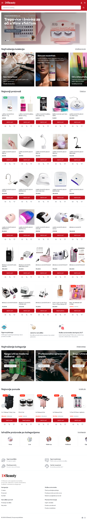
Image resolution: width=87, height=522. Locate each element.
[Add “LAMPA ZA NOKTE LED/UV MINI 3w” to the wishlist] (14, 164)
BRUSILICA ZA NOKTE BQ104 (9, 302)
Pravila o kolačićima (50, 508)
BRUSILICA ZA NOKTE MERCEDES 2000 (24, 265)
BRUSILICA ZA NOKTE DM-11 (43, 302)
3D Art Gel (21, 412)
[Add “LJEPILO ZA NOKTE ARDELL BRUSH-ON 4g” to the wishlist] (31, 126)
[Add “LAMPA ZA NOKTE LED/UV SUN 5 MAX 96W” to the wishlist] (48, 202)
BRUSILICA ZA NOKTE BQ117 (60, 265)
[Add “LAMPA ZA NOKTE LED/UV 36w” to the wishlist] (31, 164)
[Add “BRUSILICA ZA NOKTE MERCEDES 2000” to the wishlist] (31, 277)
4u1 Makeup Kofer (40, 412)
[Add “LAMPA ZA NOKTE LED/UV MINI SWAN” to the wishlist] (81, 164)
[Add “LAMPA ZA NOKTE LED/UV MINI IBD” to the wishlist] (14, 202)
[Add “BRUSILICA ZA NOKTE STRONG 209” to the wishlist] (31, 315)
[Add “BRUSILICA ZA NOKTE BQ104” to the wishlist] (14, 315)
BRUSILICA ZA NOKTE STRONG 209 (24, 303)
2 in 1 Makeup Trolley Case (8, 412)
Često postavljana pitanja (52, 490)
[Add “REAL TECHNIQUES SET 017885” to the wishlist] (81, 315)
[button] (5, 40)
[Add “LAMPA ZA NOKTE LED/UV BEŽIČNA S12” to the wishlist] (31, 239)
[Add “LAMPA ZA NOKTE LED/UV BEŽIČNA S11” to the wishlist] (14, 239)
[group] (60, 104)
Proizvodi (3, 493)
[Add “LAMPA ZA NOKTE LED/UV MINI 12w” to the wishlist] (48, 164)
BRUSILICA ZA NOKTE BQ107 (43, 265)
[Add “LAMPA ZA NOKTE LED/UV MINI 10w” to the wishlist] (65, 164)
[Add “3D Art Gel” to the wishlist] (31, 424)
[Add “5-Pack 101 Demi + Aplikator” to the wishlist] (82, 424)
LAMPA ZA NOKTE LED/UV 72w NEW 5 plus (76, 114)
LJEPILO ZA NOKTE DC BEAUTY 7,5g (8, 114)
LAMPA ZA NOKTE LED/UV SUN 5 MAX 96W (43, 190)
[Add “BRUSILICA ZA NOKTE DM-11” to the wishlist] (48, 315)
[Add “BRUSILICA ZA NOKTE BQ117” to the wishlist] (65, 277)
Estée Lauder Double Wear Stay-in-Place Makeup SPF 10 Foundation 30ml (60, 304)
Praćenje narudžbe (6, 502)
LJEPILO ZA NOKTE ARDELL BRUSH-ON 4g (26, 114)
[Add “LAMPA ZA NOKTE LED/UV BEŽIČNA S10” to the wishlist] (31, 202)
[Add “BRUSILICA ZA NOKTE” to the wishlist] (81, 239)
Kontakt (3, 495)
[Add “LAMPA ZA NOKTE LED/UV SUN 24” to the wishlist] (65, 239)
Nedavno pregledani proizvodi (53, 495)
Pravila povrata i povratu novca (53, 493)
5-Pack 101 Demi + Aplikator (77, 412)
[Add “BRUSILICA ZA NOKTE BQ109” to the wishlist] (81, 277)
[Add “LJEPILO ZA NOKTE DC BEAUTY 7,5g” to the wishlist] (14, 126)
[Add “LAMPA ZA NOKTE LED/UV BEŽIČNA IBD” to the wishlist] (65, 202)
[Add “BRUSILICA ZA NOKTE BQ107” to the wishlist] (48, 277)
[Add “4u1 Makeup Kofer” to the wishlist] (48, 424)
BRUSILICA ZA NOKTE (75, 227)
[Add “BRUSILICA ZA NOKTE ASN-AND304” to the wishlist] (14, 277)
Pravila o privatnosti (50, 505)
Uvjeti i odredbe (49, 502)
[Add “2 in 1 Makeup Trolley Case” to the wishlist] (13, 424)
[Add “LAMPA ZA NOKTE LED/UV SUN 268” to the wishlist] (48, 239)
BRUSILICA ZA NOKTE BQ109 (77, 265)
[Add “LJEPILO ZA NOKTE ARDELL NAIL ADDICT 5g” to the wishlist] (48, 126)
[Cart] (85, 3)
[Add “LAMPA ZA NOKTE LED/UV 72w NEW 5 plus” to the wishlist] (81, 126)
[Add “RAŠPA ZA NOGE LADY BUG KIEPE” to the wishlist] (65, 126)
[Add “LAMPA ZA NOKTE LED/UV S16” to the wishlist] (81, 202)
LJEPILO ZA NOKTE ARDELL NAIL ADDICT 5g (43, 114)
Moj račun (4, 505)
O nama (3, 490)
